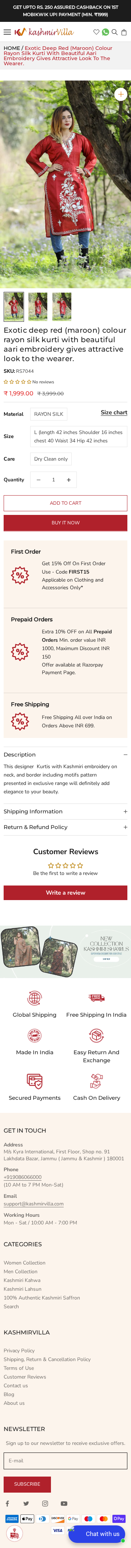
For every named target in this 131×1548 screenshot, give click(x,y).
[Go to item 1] (14, 307)
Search (11, 1306)
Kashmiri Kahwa (22, 1280)
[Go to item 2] (38, 307)
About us (14, 1403)
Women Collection (24, 1262)
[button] (18, 382)
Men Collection (20, 1271)
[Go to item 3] (62, 307)
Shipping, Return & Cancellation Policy (47, 1359)
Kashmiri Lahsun (22, 1289)
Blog (9, 1394)
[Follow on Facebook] (7, 1503)
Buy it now (66, 523)
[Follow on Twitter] (26, 1503)
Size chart (114, 412)
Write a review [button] (66, 893)
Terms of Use (19, 1368)
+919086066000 (22, 1177)
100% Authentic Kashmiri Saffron (42, 1297)
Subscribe (27, 1484)
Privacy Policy (19, 1350)
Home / (14, 48)
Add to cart (66, 503)
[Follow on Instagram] (45, 1503)
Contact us (16, 1385)
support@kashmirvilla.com (34, 1203)
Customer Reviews (25, 1376)
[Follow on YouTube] (64, 1503)
